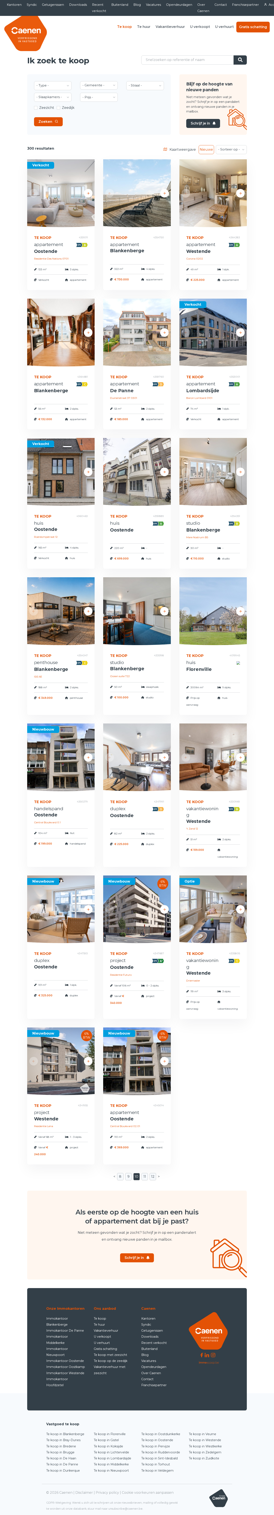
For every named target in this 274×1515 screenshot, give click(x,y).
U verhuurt (224, 27)
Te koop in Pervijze (155, 1446)
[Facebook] (201, 1355)
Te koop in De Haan (61, 1458)
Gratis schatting (253, 27)
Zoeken (45, 122)
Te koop (124, 27)
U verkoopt (200, 27)
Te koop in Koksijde (108, 1446)
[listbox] (53, 85)
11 (144, 1177)
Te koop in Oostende (157, 1440)
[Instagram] (213, 1355)
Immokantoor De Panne (65, 1331)
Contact (220, 5)
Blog (137, 5)
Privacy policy (107, 1493)
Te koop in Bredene (61, 1446)
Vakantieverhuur (170, 27)
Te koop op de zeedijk (110, 1361)
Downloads (78, 5)
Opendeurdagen (179, 5)
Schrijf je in (200, 123)
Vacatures (153, 5)
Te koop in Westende (205, 1440)
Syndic (32, 5)
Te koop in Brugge (60, 1452)
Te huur (143, 27)
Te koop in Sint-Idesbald (159, 1458)
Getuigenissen (53, 5)
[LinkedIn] (207, 1355)
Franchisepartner (245, 5)
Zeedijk (68, 108)
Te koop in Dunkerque (63, 1470)
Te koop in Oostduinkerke (160, 1434)
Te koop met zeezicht (110, 1355)
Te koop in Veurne (202, 1434)
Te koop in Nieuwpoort (111, 1470)
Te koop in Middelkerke (111, 1464)
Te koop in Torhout (155, 1464)
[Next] (88, 193)
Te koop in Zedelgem (205, 1452)
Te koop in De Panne (62, 1464)
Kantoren (14, 5)
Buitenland (119, 5)
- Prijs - (87, 97)
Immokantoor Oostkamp (65, 1367)
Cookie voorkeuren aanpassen (148, 1493)
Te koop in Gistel (106, 1440)
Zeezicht (46, 108)
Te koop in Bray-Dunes (63, 1440)
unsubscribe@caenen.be (125, 1508)
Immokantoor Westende (65, 1373)
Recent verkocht (99, 8)
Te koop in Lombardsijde (112, 1458)
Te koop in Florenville (110, 1434)
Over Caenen (203, 8)
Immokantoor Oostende (65, 1361)
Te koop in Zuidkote (204, 1458)
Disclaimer (84, 1493)
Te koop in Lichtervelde (111, 1452)
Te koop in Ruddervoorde (160, 1452)
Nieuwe (206, 149)
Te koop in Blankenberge (65, 1434)
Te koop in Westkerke (205, 1446)
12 (153, 1177)
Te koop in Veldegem (157, 1470)
